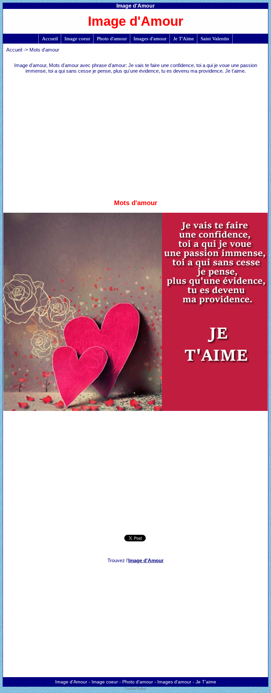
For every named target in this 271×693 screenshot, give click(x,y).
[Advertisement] (135, 133)
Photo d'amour (112, 38)
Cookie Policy (135, 688)
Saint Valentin (215, 38)
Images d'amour (150, 38)
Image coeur (77, 38)
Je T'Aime (183, 38)
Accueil (50, 38)
